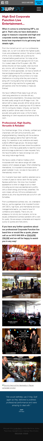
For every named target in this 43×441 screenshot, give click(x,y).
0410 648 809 (27, 2)
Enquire (39, 2)
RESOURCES (18, 433)
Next (39, 403)
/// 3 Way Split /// (17, 428)
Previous (3, 403)
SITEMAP (25, 433)
